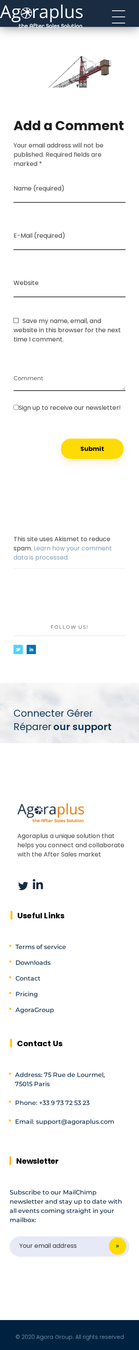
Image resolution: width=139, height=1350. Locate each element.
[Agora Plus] (41, 16)
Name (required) (39, 188)
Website (26, 282)
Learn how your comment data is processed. (63, 553)
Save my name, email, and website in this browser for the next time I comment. (67, 330)
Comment (28, 375)
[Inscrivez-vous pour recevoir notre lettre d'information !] (69, 407)
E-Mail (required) (39, 235)
